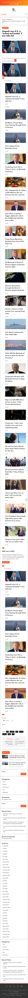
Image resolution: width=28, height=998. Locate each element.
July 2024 (5, 913)
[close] (15, 60)
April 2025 (5, 888)
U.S (13, 734)
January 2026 (5, 864)
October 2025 (6, 872)
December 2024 (6, 899)
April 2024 (5, 921)
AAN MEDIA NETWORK (13, 994)
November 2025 (6, 870)
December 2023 (6, 931)
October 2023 (6, 937)
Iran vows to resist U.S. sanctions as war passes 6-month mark (11, 2)
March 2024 (5, 923)
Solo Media (4, 994)
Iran (17, 731)
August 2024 (5, 910)
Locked (4, 734)
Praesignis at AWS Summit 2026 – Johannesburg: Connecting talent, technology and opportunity (13, 822)
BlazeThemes (16, 991)
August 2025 (5, 878)
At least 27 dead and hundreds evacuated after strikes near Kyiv (17, 756)
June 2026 (5, 851)
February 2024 (6, 926)
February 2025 (6, 894)
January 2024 (5, 929)
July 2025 (5, 880)
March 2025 (5, 891)
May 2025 (5, 886)
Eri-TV (8, 995)
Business (4, 784)
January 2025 (5, 896)
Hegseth (12, 731)
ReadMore (6, 562)
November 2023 (6, 934)
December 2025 (6, 867)
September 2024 (6, 907)
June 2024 (5, 915)
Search (3, 771)
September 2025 (6, 875)
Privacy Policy (18, 995)
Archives (12, 995)
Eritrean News (6, 787)
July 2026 (5, 848)
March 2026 (5, 859)
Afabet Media (23, 994)
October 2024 (6, 905)
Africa (4, 781)
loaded (21, 731)
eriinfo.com (5, 38)
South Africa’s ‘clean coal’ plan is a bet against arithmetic (12, 963)
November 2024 (6, 902)
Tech (4, 790)
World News (5, 28)
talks (9, 734)
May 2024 (5, 918)
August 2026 (5, 846)
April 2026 (5, 856)
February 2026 (6, 862)
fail (7, 731)
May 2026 (5, 854)
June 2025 (5, 883)
